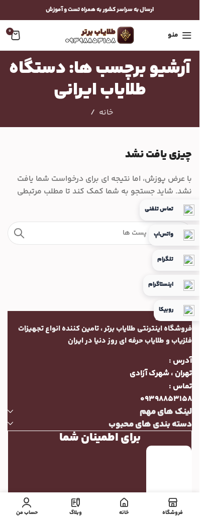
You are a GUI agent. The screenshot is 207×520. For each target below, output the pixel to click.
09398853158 (166, 399)
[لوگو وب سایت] (100, 35)
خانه (106, 113)
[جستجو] (19, 233)
